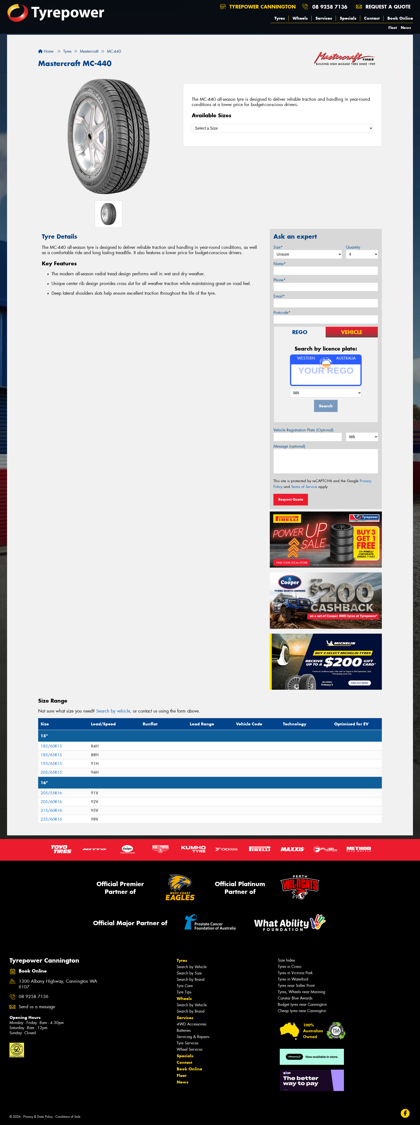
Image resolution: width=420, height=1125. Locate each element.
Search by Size (189, 973)
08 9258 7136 (329, 7)
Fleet (392, 27)
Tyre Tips (184, 992)
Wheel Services (189, 1049)
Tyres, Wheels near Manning (301, 991)
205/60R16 (51, 801)
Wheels (300, 18)
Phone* (279, 280)
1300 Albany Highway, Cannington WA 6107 (58, 984)
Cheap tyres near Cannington (302, 1010)
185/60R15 (51, 746)
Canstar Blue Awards (295, 998)
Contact (372, 18)
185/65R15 (51, 754)
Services (323, 18)
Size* (278, 247)
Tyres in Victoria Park (295, 972)
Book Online (400, 18)
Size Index (286, 960)
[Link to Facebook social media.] (405, 1113)
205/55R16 (51, 793)
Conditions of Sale (67, 1117)
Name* (279, 263)
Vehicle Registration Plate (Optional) (303, 430)
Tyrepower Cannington (262, 7)
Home (48, 51)
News (406, 27)
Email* (279, 296)
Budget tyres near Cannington (302, 1004)
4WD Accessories (191, 1024)
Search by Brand (190, 979)
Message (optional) (289, 446)
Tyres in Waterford (293, 979)
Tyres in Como (289, 966)
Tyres (279, 18)
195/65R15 (51, 763)
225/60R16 (51, 819)
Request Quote (290, 499)
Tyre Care (185, 985)
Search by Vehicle (192, 966)
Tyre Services (187, 1043)
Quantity (353, 247)
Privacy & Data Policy (38, 1117)
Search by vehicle (113, 711)
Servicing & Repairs (193, 1036)
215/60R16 (51, 810)
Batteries (184, 1030)
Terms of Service (304, 486)
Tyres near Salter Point (296, 985)
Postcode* (281, 312)
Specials (348, 18)
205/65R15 (51, 772)
